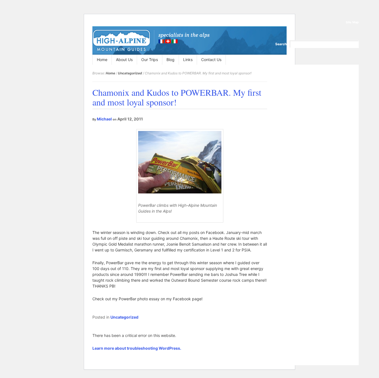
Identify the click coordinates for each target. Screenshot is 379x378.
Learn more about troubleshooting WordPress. (136, 348)
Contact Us (211, 59)
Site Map (352, 22)
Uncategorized (130, 73)
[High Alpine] (150, 40)
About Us (124, 59)
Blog (170, 59)
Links (188, 59)
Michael (104, 119)
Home (102, 59)
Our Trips (149, 59)
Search (281, 44)
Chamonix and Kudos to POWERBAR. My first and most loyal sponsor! (176, 97)
